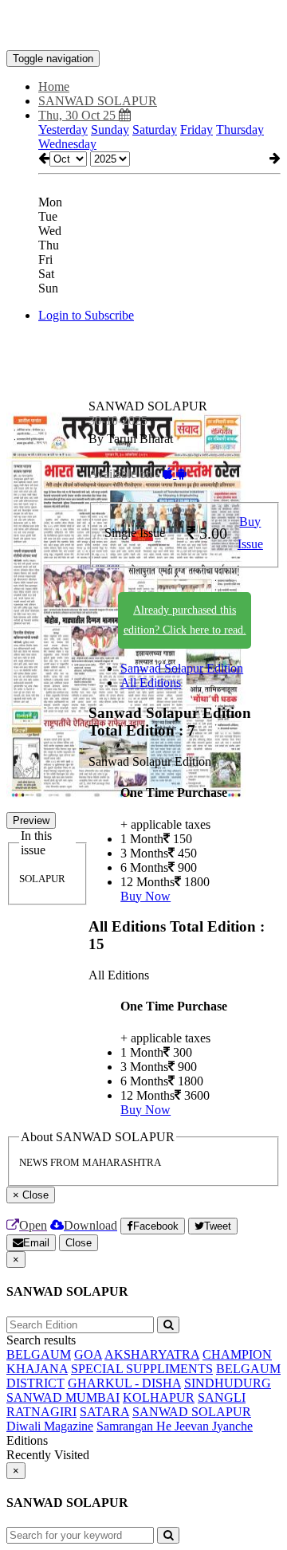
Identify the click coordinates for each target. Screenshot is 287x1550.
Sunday (110, 129)
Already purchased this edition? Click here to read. (185, 620)
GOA (88, 1354)
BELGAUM (38, 1354)
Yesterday (63, 129)
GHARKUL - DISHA (124, 1383)
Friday (196, 129)
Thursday (240, 129)
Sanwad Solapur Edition (181, 668)
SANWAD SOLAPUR (191, 1412)
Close (78, 1243)
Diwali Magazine (49, 1426)
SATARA (104, 1412)
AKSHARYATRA (151, 1354)
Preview (31, 820)
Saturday (154, 129)
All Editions (150, 682)
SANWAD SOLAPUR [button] (97, 101)
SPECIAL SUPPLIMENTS (142, 1368)
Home (53, 86)
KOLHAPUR (159, 1397)
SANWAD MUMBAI (63, 1397)
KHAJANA (37, 1368)
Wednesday (67, 144)
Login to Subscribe (86, 315)
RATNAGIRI (41, 1412)
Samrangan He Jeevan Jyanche (174, 1426)
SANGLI (222, 1397)
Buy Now (145, 896)
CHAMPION (237, 1354)
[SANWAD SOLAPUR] (143, 26)
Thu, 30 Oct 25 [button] (78, 115)
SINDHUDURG (227, 1383)
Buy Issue (250, 533)
